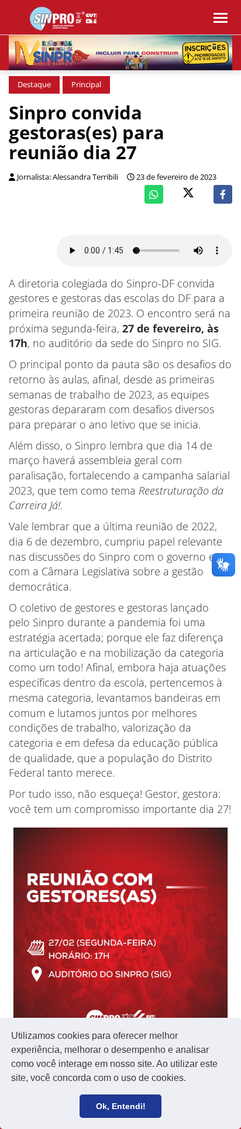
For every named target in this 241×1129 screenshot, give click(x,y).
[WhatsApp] (153, 194)
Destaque (34, 85)
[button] (190, 1079)
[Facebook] (223, 194)
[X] (188, 194)
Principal (86, 85)
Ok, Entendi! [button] (121, 1106)
